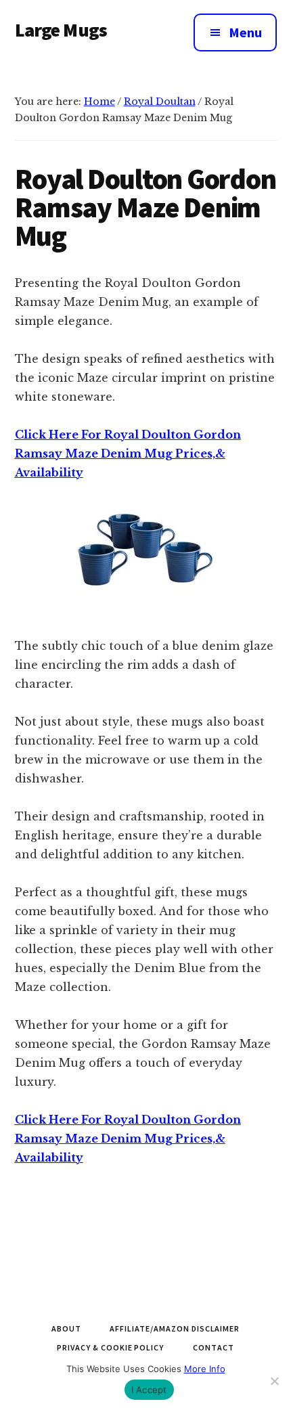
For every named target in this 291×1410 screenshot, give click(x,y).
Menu (245, 32)
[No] (274, 1381)
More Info (204, 1368)
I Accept (149, 1389)
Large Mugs (61, 30)
